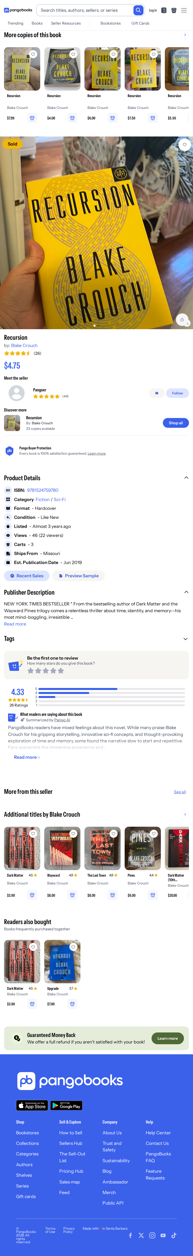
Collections (27, 1143)
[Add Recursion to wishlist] (184, 144)
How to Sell (70, 1132)
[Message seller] (157, 393)
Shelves (24, 1175)
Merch (109, 1192)
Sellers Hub (70, 1143)
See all (180, 792)
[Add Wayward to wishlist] (73, 834)
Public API (113, 1203)
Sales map (69, 1181)
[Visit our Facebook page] (130, 1235)
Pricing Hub (71, 1171)
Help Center (158, 1132)
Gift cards (26, 1196)
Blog (107, 1171)
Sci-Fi (60, 499)
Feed (64, 1192)
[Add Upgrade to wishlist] (73, 947)
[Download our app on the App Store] (32, 1105)
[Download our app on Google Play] (66, 1105)
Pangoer (39, 389)
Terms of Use (50, 1230)
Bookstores (111, 23)
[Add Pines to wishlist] (154, 834)
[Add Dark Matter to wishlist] (33, 834)
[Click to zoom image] (96, 232)
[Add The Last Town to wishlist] (114, 834)
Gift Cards (140, 23)
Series (22, 1186)
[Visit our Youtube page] (163, 1235)
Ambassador (115, 1181)
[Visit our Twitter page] (141, 1235)
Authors (24, 1164)
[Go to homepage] (18, 10)
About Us (112, 1132)
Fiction (43, 499)
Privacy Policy (69, 1230)
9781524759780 (43, 490)
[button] (96, 478)
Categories (27, 1153)
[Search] (138, 10)
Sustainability (116, 1160)
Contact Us (157, 1143)
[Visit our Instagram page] (152, 1235)
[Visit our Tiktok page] (174, 1235)
